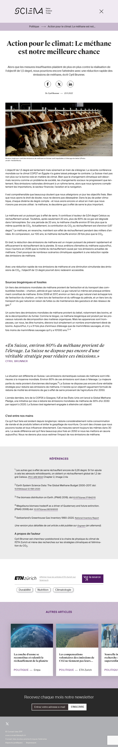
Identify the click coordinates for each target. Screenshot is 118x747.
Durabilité (25, 590)
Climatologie (63, 590)
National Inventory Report (87, 518)
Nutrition (42, 590)
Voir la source (92, 577)
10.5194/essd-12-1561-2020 (27, 489)
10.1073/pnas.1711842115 (84, 497)
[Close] (101, 11)
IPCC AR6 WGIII (35, 477)
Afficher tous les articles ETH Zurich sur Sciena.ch (57, 579)
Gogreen (81, 525)
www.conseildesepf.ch (15, 735)
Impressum (31, 742)
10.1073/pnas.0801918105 (46, 509)
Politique (34, 26)
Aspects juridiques (13, 742)
